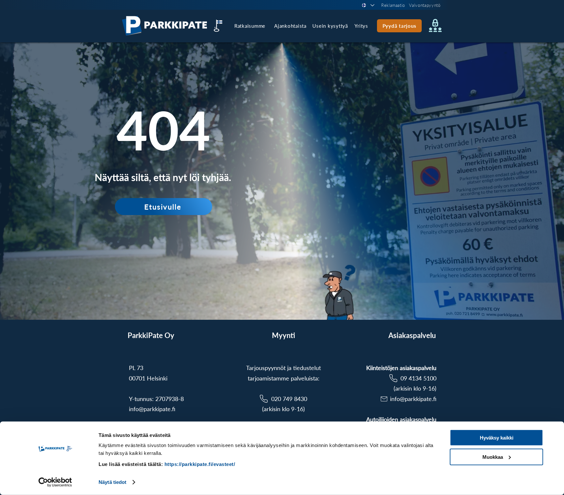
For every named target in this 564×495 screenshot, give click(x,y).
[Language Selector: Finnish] (367, 5)
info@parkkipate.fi (152, 408)
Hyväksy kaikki (496, 438)
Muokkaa (492, 456)
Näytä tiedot (112, 482)
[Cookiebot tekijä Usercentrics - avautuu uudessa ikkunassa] (55, 482)
